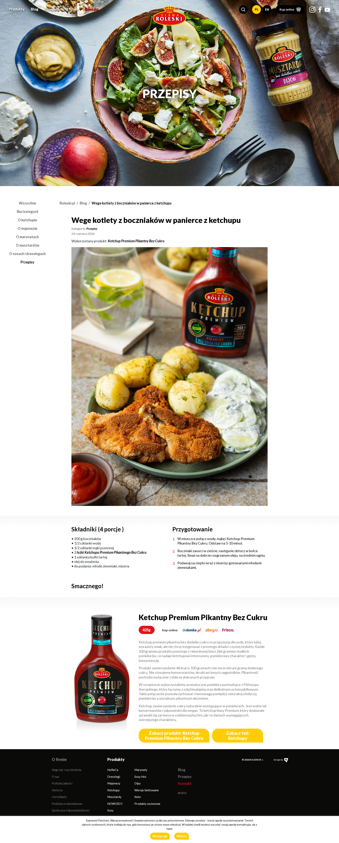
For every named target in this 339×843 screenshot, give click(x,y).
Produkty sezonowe (147, 803)
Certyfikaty (59, 797)
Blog (34, 9)
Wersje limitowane (146, 790)
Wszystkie (27, 203)
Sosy (110, 810)
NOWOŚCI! (115, 803)
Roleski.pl (67, 203)
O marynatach (27, 237)
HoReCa (112, 770)
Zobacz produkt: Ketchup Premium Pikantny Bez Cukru (174, 735)
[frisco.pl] (228, 630)
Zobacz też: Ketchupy (237, 735)
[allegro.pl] (211, 630)
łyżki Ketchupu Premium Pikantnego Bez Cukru (111, 552)
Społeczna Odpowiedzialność (71, 810)
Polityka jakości (62, 783)
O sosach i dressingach (27, 253)
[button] (243, 9)
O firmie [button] (71, 9)
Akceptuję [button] (159, 836)
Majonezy (113, 783)
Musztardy (114, 797)
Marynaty (140, 770)
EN (267, 9)
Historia (57, 790)
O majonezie (27, 228)
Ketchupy (113, 790)
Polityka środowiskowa (67, 803)
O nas (55, 776)
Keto (137, 797)
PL (256, 9)
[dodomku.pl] (192, 630)
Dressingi (113, 776)
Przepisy (52, 9)
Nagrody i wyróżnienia (66, 770)
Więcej (182, 836)
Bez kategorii (27, 211)
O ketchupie (27, 220)
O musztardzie (27, 245)
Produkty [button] (17, 9)
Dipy (137, 783)
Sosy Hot (140, 776)
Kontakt (92, 9)
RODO (182, 793)
